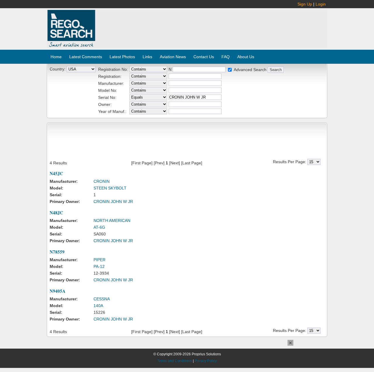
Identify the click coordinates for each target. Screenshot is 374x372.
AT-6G (99, 227)
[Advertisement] (211, 26)
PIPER (99, 259)
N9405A (57, 291)
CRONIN (102, 181)
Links (147, 56)
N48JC (56, 212)
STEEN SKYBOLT (110, 188)
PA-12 (99, 266)
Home (56, 56)
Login (321, 4)
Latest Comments (85, 56)
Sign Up (304, 4)
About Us (245, 56)
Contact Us (203, 56)
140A (98, 305)
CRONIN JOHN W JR (113, 201)
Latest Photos (122, 56)
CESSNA (102, 299)
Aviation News (173, 56)
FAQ (225, 56)
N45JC (56, 173)
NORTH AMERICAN (112, 220)
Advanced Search (250, 69)
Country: (57, 69)
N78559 (57, 252)
